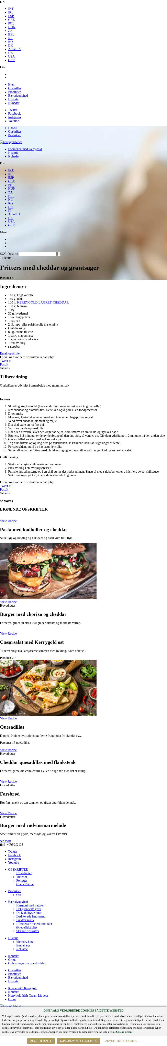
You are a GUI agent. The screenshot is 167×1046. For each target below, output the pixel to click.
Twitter (12, 110)
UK (10, 52)
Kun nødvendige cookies (78, 1041)
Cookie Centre (124, 1031)
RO (10, 41)
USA (11, 56)
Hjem (11, 84)
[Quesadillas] (48, 714)
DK (10, 45)
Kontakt (13, 956)
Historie (13, 99)
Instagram (14, 117)
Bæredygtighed (18, 95)
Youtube (13, 121)
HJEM (12, 128)
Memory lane (24, 941)
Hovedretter (24, 873)
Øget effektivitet (26, 927)
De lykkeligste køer (28, 912)
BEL (11, 34)
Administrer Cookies (121, 1041)
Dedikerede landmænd (30, 916)
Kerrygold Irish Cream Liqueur (28, 995)
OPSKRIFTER (18, 869)
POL (11, 23)
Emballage (23, 945)
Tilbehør (21, 877)
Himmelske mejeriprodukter (34, 923)
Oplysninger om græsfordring (27, 963)
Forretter (21, 880)
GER (11, 60)
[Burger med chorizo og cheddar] (48, 598)
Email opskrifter (10, 353)
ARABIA (14, 49)
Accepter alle (41, 1041)
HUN (11, 27)
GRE (11, 19)
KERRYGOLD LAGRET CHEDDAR (43, 302)
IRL (10, 12)
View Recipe (8, 521)
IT (9, 210)
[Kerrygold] (11, 142)
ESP (11, 16)
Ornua (12, 959)
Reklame (22, 949)
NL (10, 38)
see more (5, 841)
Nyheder (13, 103)
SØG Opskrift (9, 253)
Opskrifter (14, 88)
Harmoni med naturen (30, 905)
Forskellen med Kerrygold (25, 149)
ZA (10, 30)
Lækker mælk (25, 920)
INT (11, 8)
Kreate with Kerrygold (22, 988)
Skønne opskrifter (27, 931)
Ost (18, 894)
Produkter (14, 92)
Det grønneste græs (28, 909)
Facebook (14, 113)
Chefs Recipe (25, 884)
